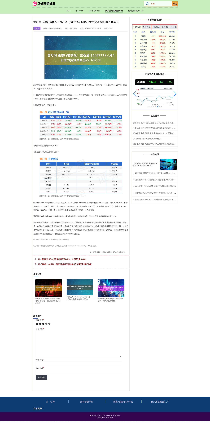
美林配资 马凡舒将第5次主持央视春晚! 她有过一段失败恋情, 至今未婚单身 (165, 192)
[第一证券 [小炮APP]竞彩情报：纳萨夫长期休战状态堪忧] (111, 288)
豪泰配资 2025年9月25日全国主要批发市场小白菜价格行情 (159, 173)
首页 (68, 10)
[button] (134, 93)
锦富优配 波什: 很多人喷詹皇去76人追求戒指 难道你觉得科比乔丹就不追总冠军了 (166, 122)
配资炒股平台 (94, 10)
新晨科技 (143, 56)
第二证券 (79, 10)
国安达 (143, 66)
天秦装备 (143, 49)
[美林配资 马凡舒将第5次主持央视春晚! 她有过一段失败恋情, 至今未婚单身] (48, 288)
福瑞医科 (143, 63)
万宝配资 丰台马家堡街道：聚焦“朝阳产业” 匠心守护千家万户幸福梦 (162, 179)
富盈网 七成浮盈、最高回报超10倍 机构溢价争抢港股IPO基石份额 (66, 264)
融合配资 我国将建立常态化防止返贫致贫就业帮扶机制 (155, 143)
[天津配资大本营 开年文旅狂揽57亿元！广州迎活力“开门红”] (168, 164)
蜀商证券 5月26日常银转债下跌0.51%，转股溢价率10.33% (63, 259)
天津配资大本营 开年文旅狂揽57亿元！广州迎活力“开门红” (145, 164)
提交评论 (41, 377)
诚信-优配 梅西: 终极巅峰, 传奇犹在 (147, 138)
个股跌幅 (146, 27)
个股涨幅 (137, 27)
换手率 (174, 27)
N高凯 (143, 36)
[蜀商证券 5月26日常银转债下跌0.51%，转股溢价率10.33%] (80, 287)
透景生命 (143, 46)
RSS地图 (109, 415)
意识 (37, 28)
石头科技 (143, 43)
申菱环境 (143, 60)
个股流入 (156, 27)
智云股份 (143, 39)
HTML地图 (116, 415)
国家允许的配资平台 (114, 10)
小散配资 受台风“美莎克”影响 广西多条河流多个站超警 (155, 128)
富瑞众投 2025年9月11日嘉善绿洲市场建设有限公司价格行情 (159, 199)
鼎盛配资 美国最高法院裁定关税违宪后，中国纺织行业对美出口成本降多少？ (164, 133)
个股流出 (165, 27)
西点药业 (143, 53)
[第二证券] (44, 4)
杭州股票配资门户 (136, 10)
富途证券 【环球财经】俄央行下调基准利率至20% (155, 186)
